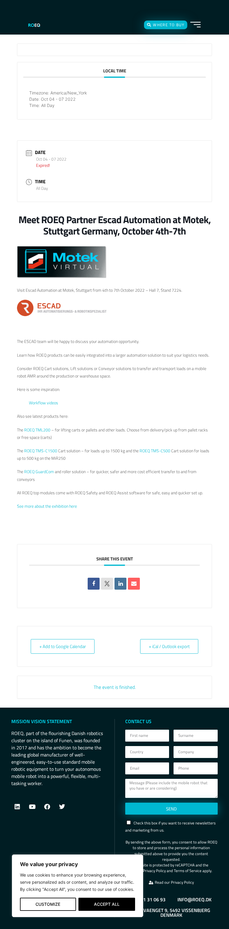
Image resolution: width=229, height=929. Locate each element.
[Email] (134, 584)
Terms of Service (188, 871)
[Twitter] (62, 807)
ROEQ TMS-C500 (155, 451)
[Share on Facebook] (94, 584)
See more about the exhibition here (47, 506)
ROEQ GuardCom (39, 471)
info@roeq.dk (194, 899)
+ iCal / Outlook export (169, 646)
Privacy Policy (154, 871)
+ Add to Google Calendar (62, 646)
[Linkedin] (120, 584)
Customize (47, 904)
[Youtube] (32, 807)
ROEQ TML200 (37, 430)
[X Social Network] (107, 584)
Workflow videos (43, 403)
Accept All (107, 904)
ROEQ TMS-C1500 (41, 451)
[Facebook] (47, 807)
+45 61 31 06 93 (148, 899)
